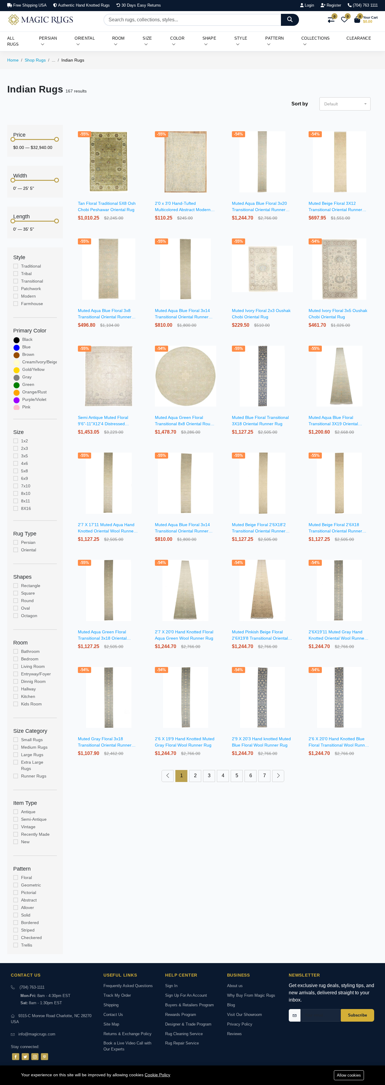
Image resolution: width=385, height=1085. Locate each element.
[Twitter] (25, 1056)
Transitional (32, 281)
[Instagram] (34, 1056)
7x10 (25, 485)
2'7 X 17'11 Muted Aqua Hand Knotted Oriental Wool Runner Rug (106, 531)
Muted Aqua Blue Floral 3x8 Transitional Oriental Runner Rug (104, 317)
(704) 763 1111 (365, 5)
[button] (366, 20)
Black (27, 339)
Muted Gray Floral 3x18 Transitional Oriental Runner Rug (104, 745)
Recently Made (35, 834)
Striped (28, 930)
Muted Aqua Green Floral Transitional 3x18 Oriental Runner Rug (102, 638)
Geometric (31, 885)
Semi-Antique (34, 819)
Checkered (31, 937)
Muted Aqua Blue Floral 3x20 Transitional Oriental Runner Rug (259, 209)
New (25, 841)
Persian (48, 38)
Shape (209, 38)
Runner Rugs (33, 776)
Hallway (28, 688)
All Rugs (13, 41)
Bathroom (30, 651)
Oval (25, 608)
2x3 (24, 448)
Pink (26, 407)
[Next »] (278, 776)
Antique (28, 811)
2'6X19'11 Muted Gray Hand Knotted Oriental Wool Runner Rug (337, 638)
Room (118, 38)
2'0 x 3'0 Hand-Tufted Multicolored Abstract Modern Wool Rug (183, 209)
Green (28, 384)
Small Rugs (32, 739)
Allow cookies (349, 1075)
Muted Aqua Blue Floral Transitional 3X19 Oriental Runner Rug (333, 423)
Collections (315, 38)
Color (177, 38)
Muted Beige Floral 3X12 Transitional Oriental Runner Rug (335, 209)
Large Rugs (32, 754)
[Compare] (140, 149)
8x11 (25, 501)
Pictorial (28, 892)
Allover (27, 907)
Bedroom (29, 658)
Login (308, 5)
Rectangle (30, 585)
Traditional (31, 266)
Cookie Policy (157, 1074)
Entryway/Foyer (36, 673)
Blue (26, 346)
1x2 (24, 440)
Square (28, 593)
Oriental (84, 38)
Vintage (28, 826)
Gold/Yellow (33, 369)
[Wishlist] (140, 141)
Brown (28, 354)
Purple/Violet (34, 399)
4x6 (24, 463)
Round (27, 600)
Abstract (29, 900)
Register (333, 5)
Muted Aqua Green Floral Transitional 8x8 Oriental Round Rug (185, 423)
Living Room (33, 666)
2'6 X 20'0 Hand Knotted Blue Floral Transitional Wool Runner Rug (339, 745)
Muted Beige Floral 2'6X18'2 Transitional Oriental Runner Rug (259, 531)
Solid (25, 915)
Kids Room (31, 704)
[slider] (13, 139)
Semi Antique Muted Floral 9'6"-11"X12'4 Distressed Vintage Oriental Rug (103, 423)
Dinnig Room (33, 681)
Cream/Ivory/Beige (40, 361)
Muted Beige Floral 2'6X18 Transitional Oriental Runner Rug (335, 531)
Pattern (274, 38)
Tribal (26, 273)
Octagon (29, 615)
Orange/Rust (34, 391)
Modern (28, 296)
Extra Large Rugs (32, 765)
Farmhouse (32, 303)
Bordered (30, 922)
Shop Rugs (35, 60)
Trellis (26, 945)
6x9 (24, 478)
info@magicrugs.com (36, 1034)
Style (241, 38)
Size (147, 38)
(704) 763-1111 (32, 987)
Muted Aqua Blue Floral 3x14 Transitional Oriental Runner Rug (182, 317)
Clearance (358, 38)
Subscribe (357, 1015)
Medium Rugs (34, 747)
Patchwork (31, 288)
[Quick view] (140, 133)
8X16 (26, 508)
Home (13, 60)
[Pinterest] (44, 1056)
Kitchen (28, 696)
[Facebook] (15, 1056)
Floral (26, 877)
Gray (27, 376)
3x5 (24, 455)
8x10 (25, 493)
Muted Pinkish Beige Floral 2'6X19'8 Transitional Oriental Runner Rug (260, 638)
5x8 (24, 470)
